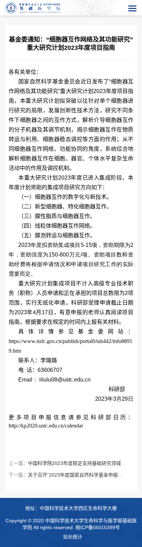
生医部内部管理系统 (66, 8)
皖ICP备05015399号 (97, 527)
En (105, 8)
